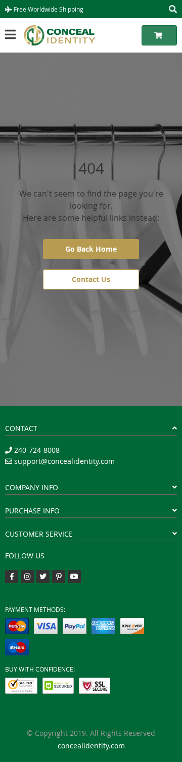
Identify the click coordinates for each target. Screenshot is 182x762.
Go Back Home (91, 249)
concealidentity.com (91, 745)
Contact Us (91, 279)
